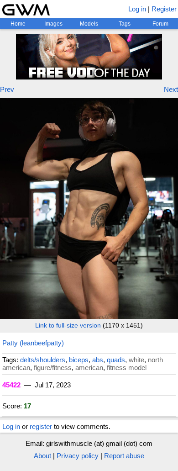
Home (18, 24)
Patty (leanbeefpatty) (33, 343)
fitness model (127, 367)
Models (89, 24)
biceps (79, 360)
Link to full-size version (68, 325)
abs (97, 360)
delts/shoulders (42, 360)
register (41, 426)
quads (116, 360)
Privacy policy (78, 456)
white (136, 360)
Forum (160, 24)
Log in (137, 9)
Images (53, 24)
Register (164, 9)
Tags (125, 24)
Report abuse (124, 456)
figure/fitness (53, 367)
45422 (11, 385)
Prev (7, 89)
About (42, 456)
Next (171, 89)
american (89, 367)
